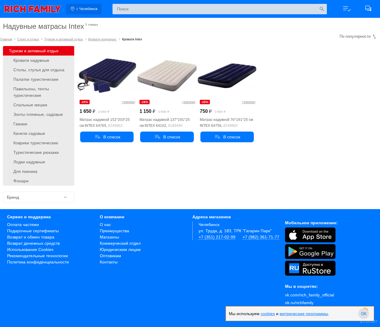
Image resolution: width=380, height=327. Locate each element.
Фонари (20, 180)
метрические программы (304, 313)
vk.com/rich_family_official (309, 295)
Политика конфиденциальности (38, 262)
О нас (105, 224)
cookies (268, 313)
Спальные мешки (30, 104)
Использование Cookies (30, 249)
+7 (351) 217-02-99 (217, 237)
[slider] (364, 314)
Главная (6, 39)
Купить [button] (107, 137)
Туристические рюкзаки (36, 152)
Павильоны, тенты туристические (31, 92)
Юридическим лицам (120, 249)
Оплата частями (23, 224)
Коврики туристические (35, 142)
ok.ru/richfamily (299, 302)
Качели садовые (29, 133)
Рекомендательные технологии (37, 255)
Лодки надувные (29, 161)
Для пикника (25, 171)
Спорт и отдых (28, 39)
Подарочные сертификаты (33, 230)
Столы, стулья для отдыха (38, 69)
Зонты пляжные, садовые (38, 114)
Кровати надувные (102, 39)
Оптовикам (110, 255)
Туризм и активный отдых (63, 39)
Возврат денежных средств (33, 243)
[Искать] (321, 9)
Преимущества (114, 230)
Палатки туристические (35, 79)
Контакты (109, 262)
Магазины (109, 237)
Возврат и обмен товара (30, 237)
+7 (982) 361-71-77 (261, 237)
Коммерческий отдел (120, 243)
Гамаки (20, 123)
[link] (32, 9)
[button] (347, 9)
